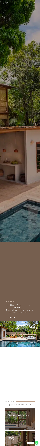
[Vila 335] (8, 3)
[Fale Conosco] (36, 443)
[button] (13, 317)
